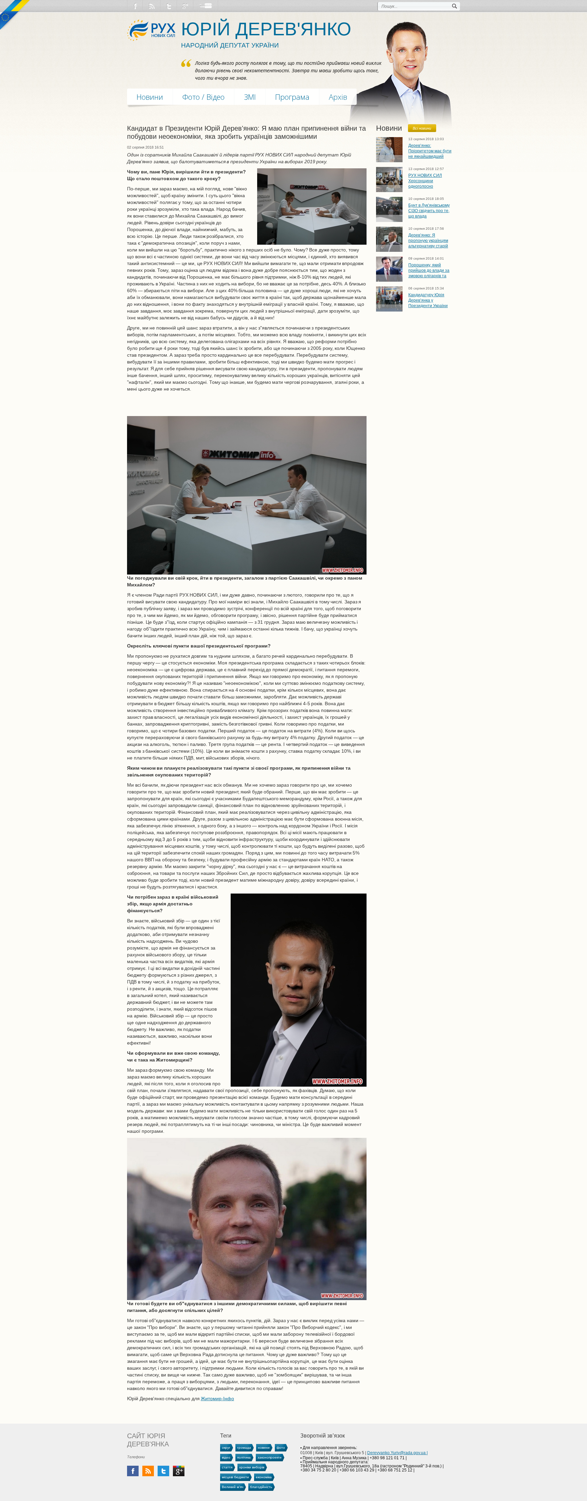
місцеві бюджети (235, 1477)
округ (226, 1447)
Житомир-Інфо (217, 1398)
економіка (264, 1477)
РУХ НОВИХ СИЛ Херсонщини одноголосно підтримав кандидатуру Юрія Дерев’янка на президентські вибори (429, 180)
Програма (292, 97)
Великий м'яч (232, 1487)
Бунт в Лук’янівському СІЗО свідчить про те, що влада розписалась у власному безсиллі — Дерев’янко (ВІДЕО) (429, 210)
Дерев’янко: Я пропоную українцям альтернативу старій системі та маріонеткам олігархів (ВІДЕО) (429, 240)
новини (264, 1447)
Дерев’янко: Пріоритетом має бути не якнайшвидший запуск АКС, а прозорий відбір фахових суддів (429, 150)
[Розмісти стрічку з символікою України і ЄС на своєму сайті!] (15, 15)
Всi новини (422, 128)
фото (281, 1447)
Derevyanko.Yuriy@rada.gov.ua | (397, 1452)
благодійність (261, 1487)
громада (244, 1447)
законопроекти (269, 1457)
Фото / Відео (203, 97)
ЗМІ (250, 97)
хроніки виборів (251, 1467)
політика (244, 1457)
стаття (227, 1467)
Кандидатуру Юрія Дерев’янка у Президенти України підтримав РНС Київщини (428, 300)
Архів (338, 97)
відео (226, 1457)
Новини (150, 97)
